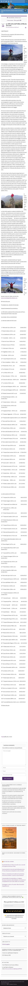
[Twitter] (6, 1)
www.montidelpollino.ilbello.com (9, 298)
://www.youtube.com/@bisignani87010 (13, 968)
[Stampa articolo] (25, 27)
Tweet (2, 736)
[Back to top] (25, 983)
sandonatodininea (10, 27)
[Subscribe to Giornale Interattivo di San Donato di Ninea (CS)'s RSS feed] (1, 1)
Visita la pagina (6, 944)
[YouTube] (8, 1)
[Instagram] (11, 1)
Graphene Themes (13, 984)
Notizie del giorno (8, 861)
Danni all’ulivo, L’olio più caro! (14, 17)
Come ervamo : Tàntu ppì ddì (13, 20)
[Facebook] (3, 1)
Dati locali (17, 27)
